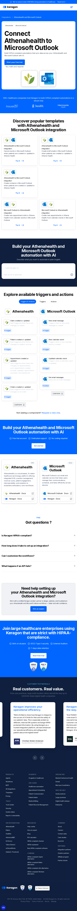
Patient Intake (33, 797)
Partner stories (62, 860)
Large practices (61, 797)
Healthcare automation (36, 786)
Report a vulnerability (13, 815)
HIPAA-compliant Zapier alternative (35, 858)
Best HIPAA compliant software (37, 848)
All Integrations (10, 789)
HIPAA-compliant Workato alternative (35, 873)
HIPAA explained (32, 844)
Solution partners (63, 853)
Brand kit (61, 841)
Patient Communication (36, 794)
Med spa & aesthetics (63, 785)
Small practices (60, 794)
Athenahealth (10, 826)
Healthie (8, 834)
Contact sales (62, 834)
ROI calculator (31, 837)
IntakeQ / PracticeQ (12, 852)
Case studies (62, 837)
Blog (28, 834)
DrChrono (9, 841)
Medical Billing (33, 801)
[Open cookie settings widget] (3, 907)
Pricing (8, 796)
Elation (8, 830)
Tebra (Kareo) (10, 844)
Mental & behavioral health (64, 778)
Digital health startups (63, 801)
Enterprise (59, 805)
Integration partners (64, 849)
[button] (71, 7)
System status (10, 812)
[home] (10, 7)
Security (8, 808)
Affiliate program (63, 857)
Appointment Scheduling (37, 790)
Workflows (9, 781)
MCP (7, 785)
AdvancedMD (10, 837)
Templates (9, 792)
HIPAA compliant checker (35, 841)
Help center (31, 826)
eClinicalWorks (11, 848)
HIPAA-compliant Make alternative (34, 863)
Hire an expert (32, 830)
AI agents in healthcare (36, 778)
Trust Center (10, 805)
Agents (8, 778)
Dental (58, 781)
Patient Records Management (38, 805)
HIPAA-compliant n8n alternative (37, 868)
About (60, 826)
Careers (60, 830)
